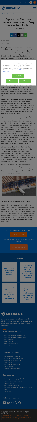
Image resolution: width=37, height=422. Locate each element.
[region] (18, 72)
